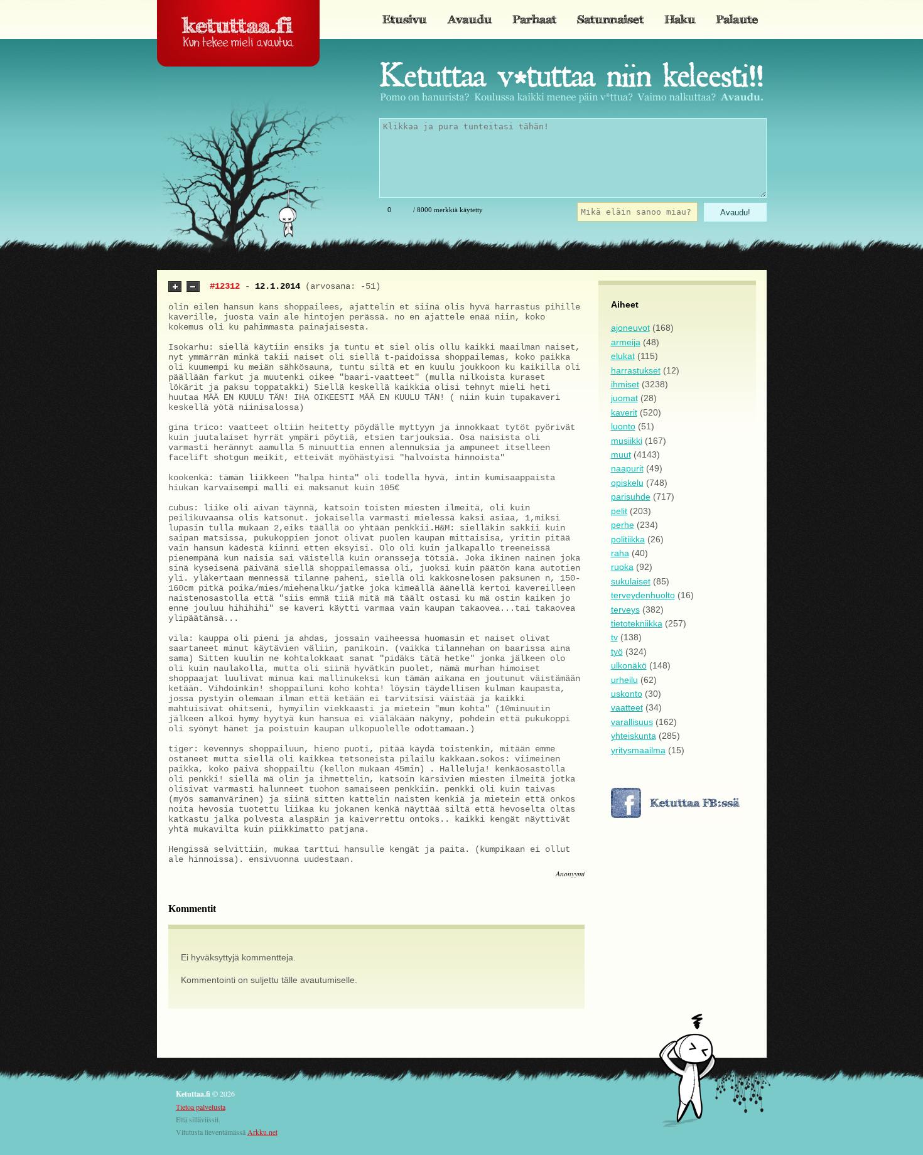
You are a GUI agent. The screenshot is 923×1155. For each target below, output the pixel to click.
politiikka (628, 539)
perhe (622, 525)
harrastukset (636, 370)
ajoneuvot (630, 328)
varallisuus (632, 722)
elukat (623, 356)
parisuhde (630, 497)
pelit (619, 511)
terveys (625, 609)
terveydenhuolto (643, 595)
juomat (624, 398)
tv (614, 637)
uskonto (626, 694)
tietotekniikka (636, 623)
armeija (625, 342)
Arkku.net (262, 1132)
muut (621, 454)
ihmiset (625, 384)
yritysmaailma (638, 750)
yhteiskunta (633, 736)
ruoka (622, 567)
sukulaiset (630, 581)
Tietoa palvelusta (200, 1107)
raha (620, 553)
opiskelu (627, 483)
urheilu (624, 680)
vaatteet (627, 707)
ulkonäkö (629, 665)
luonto (623, 426)
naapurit (627, 468)
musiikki (626, 441)
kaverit (624, 412)
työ (617, 652)
